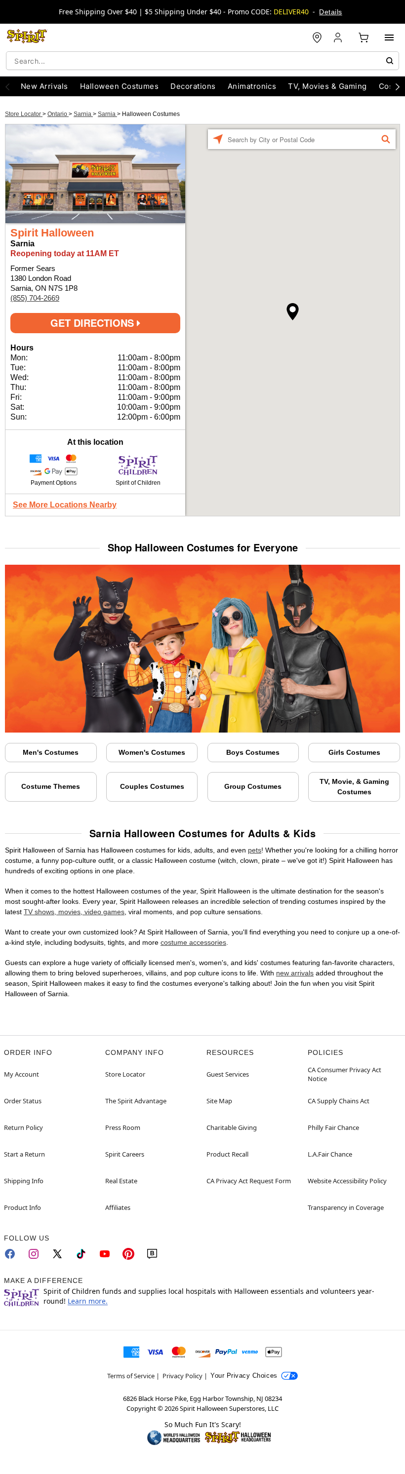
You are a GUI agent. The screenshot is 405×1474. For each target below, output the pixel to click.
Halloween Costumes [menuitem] (119, 86)
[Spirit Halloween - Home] (27, 37)
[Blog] (152, 1254)
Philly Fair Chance (333, 1127)
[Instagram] (34, 1254)
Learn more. (88, 1301)
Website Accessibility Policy (347, 1180)
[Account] (339, 37)
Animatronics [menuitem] (252, 86)
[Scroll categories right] (397, 86)
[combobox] (202, 61)
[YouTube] (105, 1254)
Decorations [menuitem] (192, 86)
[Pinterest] (128, 1254)
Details (330, 12)
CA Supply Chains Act (338, 1100)
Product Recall (227, 1154)
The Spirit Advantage (135, 1100)
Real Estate (121, 1180)
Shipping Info (23, 1180)
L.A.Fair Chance (330, 1154)
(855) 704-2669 (34, 298)
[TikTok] (81, 1254)
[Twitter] (57, 1254)
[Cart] (363, 37)
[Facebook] (10, 1254)
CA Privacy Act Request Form (248, 1180)
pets (254, 850)
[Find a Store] (317, 37)
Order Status (22, 1100)
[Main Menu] (389, 37)
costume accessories (193, 942)
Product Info (22, 1207)
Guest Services (227, 1074)
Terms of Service (131, 1375)
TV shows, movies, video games (74, 912)
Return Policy (23, 1127)
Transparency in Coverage (346, 1207)
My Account (21, 1074)
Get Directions (93, 322)
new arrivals (295, 973)
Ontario (58, 114)
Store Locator (23, 114)
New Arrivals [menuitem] (44, 86)
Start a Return (24, 1154)
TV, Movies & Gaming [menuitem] (327, 86)
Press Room (122, 1127)
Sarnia (83, 114)
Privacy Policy (182, 1375)
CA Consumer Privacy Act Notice (344, 1074)
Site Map (219, 1100)
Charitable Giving (231, 1127)
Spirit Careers (124, 1154)
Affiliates (117, 1207)
